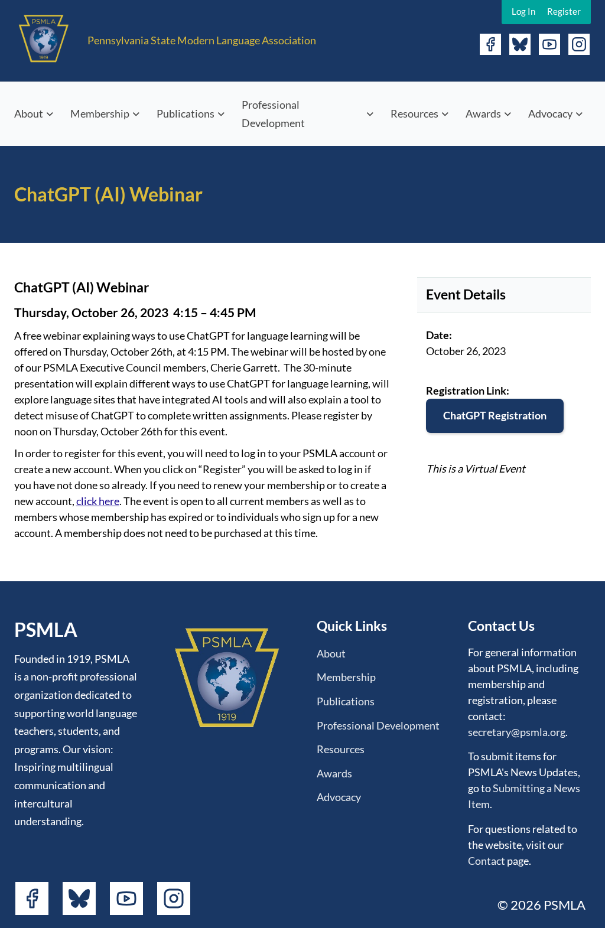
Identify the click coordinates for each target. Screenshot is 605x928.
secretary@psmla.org (516, 731)
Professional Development (273, 113)
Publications (185, 113)
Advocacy (550, 113)
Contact (486, 860)
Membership (99, 113)
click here (97, 500)
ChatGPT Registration (495, 415)
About (28, 113)
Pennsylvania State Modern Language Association (201, 40)
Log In (523, 11)
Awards (483, 113)
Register (564, 11)
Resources (414, 113)
